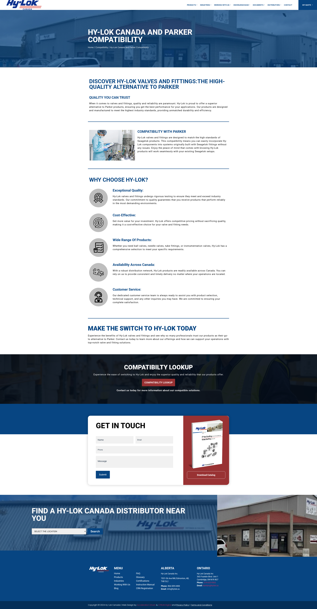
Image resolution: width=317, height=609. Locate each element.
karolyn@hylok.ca (210, 585)
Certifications (142, 581)
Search (95, 531)
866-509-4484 (174, 586)
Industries (205, 5)
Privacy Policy (182, 605)
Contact (288, 5)
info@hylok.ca (173, 589)
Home (90, 47)
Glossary (140, 577)
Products (191, 5)
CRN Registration (144, 588)
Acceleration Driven (146, 605)
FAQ (138, 573)
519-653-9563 (210, 582)
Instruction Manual (145, 584)
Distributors (274, 5)
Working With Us (221, 5)
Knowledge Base (241, 5)
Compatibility (101, 47)
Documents (258, 5)
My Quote (306, 5)
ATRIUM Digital (164, 605)
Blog (116, 588)
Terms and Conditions (201, 605)
